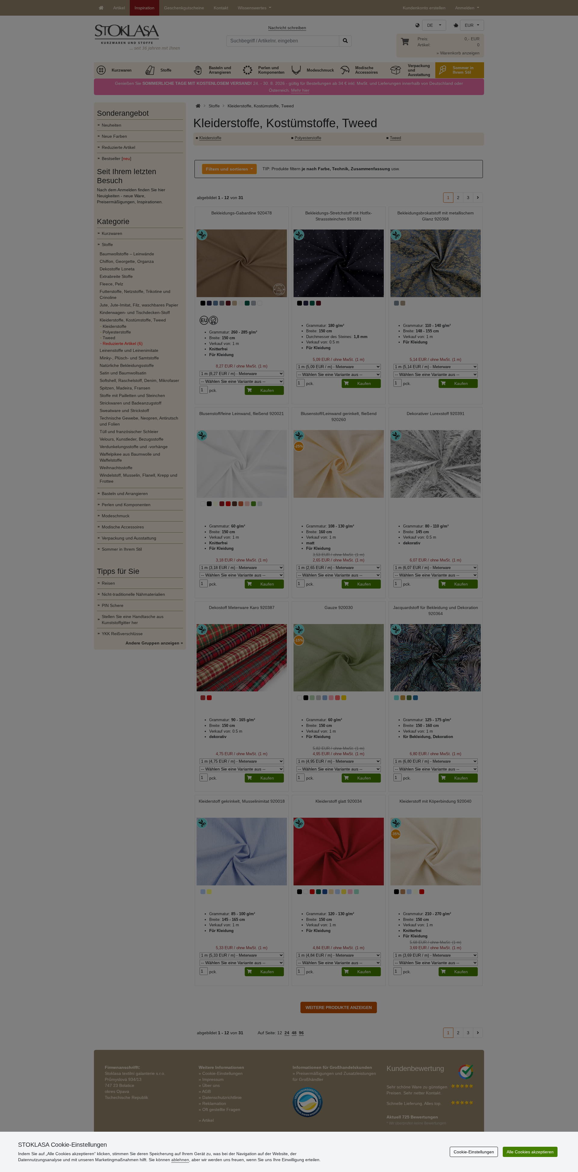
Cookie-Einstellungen (474, 1151)
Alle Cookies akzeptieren (530, 1151)
